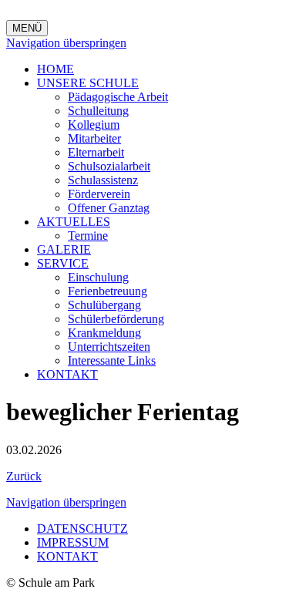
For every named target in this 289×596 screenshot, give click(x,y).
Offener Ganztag (109, 207)
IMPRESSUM (73, 542)
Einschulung (98, 277)
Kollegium (93, 124)
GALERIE (64, 249)
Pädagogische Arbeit (118, 96)
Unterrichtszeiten (109, 346)
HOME (55, 69)
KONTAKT (67, 374)
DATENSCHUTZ (82, 528)
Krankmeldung (104, 332)
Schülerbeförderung (116, 318)
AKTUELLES (73, 221)
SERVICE (63, 263)
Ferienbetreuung (107, 291)
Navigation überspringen (66, 42)
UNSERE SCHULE (88, 82)
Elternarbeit (96, 152)
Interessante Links (112, 360)
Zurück (24, 476)
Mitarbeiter (94, 138)
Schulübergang (104, 304)
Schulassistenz (103, 180)
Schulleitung (98, 110)
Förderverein (99, 193)
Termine (88, 235)
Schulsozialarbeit (109, 166)
